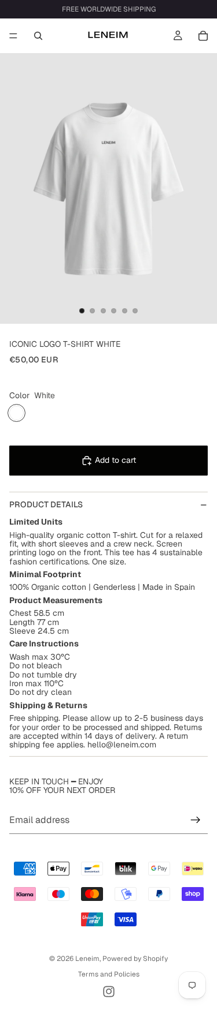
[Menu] (13, 36)
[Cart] (203, 35)
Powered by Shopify (135, 958)
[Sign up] (195, 820)
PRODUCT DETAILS (46, 504)
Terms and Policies (108, 974)
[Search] (38, 35)
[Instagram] (109, 991)
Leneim (87, 958)
